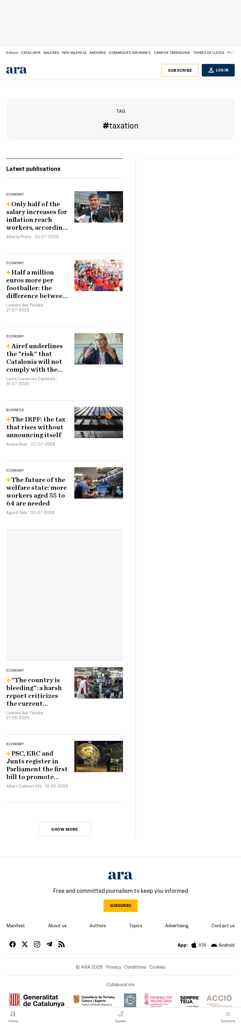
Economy (15, 194)
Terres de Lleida (208, 52)
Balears (51, 52)
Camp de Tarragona (172, 52)
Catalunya (30, 52)
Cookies (157, 967)
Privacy (113, 967)
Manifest (15, 925)
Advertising (177, 925)
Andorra (97, 52)
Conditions (135, 967)
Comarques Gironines (130, 52)
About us (57, 925)
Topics (135, 925)
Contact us (223, 925)
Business (15, 409)
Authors (97, 925)
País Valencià (74, 52)
